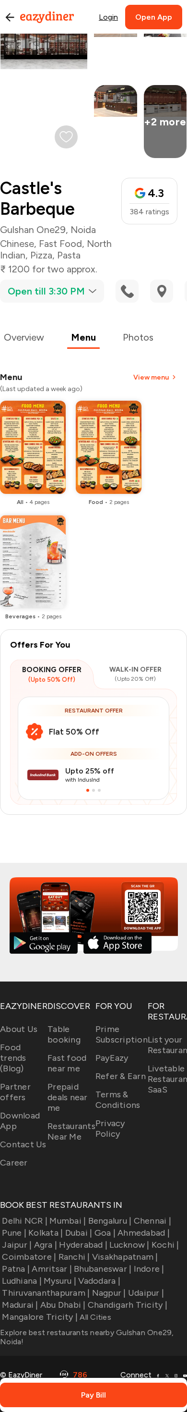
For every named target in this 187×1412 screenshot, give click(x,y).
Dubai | (78, 1233)
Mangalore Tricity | (40, 1317)
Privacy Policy (110, 1128)
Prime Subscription (121, 1034)
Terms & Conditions (117, 1099)
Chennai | (152, 1221)
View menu (151, 377)
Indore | (149, 1269)
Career (14, 1162)
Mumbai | (67, 1221)
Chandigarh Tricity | (127, 1305)
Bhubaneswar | (102, 1269)
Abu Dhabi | (63, 1305)
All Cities (94, 1317)
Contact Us (23, 1144)
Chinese (17, 243)
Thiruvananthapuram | (46, 1293)
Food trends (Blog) (13, 1058)
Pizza (41, 255)
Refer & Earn (120, 1076)
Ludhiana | (22, 1281)
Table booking (64, 1034)
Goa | (105, 1233)
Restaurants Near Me (71, 1131)
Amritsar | (52, 1269)
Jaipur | (17, 1245)
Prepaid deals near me (67, 1097)
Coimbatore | (29, 1257)
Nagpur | (109, 1293)
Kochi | (165, 1245)
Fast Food (60, 243)
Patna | (16, 1269)
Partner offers (15, 1092)
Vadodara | (99, 1281)
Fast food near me (66, 1063)
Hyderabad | (83, 1245)
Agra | (45, 1245)
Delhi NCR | (24, 1221)
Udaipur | (146, 1293)
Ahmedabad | (143, 1233)
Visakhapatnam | (125, 1257)
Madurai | (20, 1305)
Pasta (69, 255)
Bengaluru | (109, 1221)
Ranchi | (74, 1257)
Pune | (14, 1233)
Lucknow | (129, 1245)
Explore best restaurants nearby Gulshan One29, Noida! (87, 1337)
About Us (18, 1029)
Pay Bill (93, 1395)
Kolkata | (45, 1233)
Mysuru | (60, 1281)
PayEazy (112, 1058)
